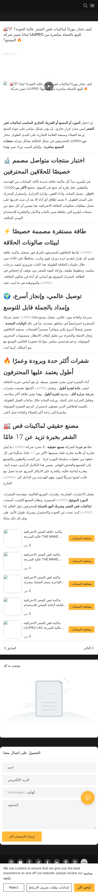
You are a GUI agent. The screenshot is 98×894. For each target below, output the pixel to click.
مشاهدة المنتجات (82, 538)
